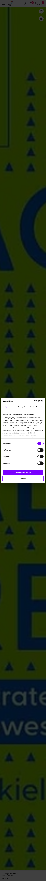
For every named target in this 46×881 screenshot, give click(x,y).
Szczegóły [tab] (21, 407)
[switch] (40, 450)
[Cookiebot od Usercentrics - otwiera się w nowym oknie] (34, 401)
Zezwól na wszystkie (23, 472)
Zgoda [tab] (7, 407)
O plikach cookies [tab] (37, 407)
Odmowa (23, 479)
